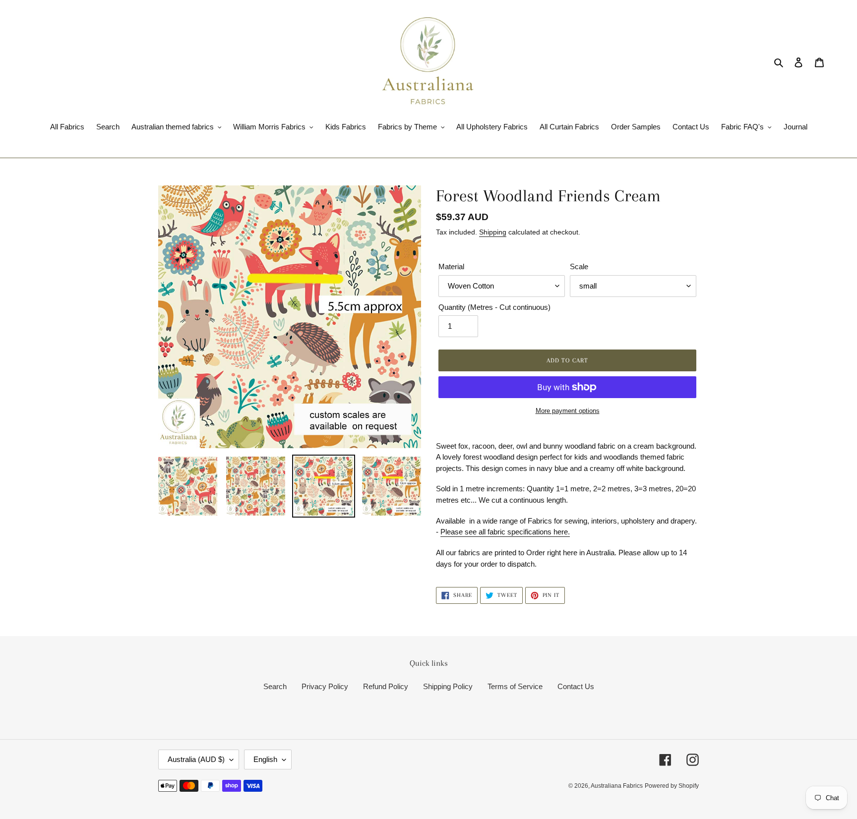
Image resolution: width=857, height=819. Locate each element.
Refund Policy (385, 686)
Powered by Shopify (672, 785)
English (265, 759)
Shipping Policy (448, 686)
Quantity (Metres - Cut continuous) (494, 307)
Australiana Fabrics (617, 785)
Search (275, 686)
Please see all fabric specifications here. (505, 531)
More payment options (568, 410)
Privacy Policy (325, 686)
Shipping (492, 232)
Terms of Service (515, 686)
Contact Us (575, 686)
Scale (579, 266)
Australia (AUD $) (196, 759)
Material (451, 266)
